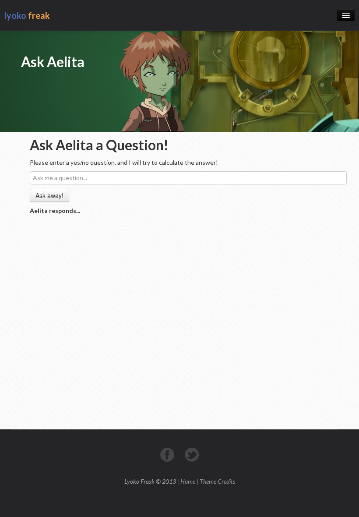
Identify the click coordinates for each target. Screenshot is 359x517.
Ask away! (49, 195)
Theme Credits (217, 481)
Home (187, 481)
